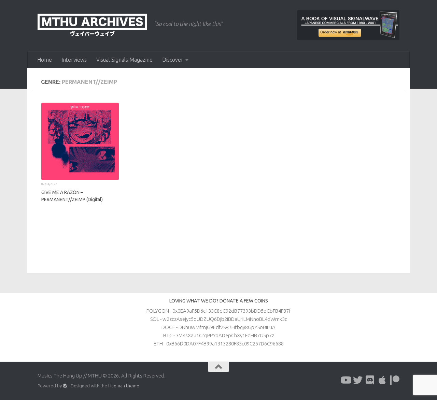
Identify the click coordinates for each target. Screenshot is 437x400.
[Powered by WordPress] (65, 386)
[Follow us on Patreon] (394, 380)
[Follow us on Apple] (382, 380)
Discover (172, 60)
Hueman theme (123, 385)
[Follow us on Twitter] (358, 380)
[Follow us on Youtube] (345, 380)
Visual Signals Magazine (124, 60)
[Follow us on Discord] (370, 380)
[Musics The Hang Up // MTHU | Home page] (92, 26)
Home (44, 60)
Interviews (74, 60)
